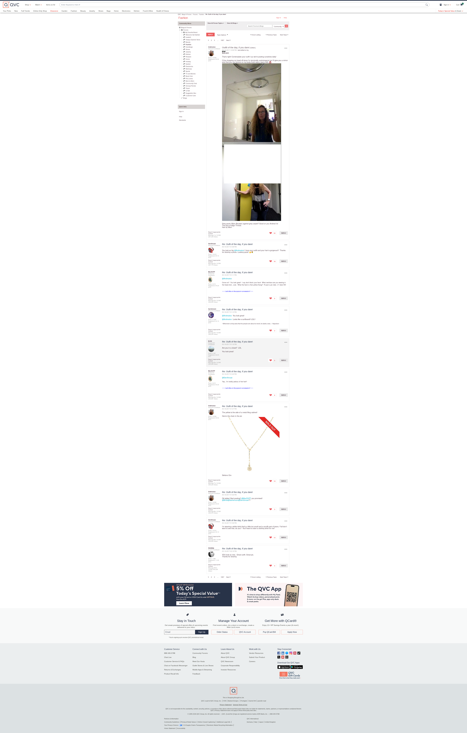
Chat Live (167, 657)
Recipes (188, 57)
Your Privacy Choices (171, 725)
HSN (224, 701)
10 (215, 568)
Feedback (196, 674)
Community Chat (191, 83)
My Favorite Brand (191, 32)
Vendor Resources (256, 653)
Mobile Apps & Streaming (202, 670)
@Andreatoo (239, 250)
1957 (222, 40)
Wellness (189, 69)
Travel (188, 88)
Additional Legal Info (223, 722)
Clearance (54, 11)
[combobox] (242, 5)
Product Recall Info (171, 674)
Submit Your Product (257, 657)
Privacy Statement (226, 705)
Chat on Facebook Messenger (176, 666)
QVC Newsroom (227, 661)
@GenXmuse (227, 377)
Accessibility (181, 728)
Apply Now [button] (292, 632)
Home (116, 11)
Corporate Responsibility (230, 666)
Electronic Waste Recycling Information (220, 725)
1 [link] (208, 40)
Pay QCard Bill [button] (269, 632)
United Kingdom (270, 722)
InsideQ (188, 37)
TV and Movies (191, 74)
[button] (441, 4)
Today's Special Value (193, 40)
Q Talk (188, 91)
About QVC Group (228, 657)
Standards (182, 120)
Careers (252, 661)
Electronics (126, 11)
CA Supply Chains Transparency (194, 725)
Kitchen (136, 11)
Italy (256, 722)
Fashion (74, 11)
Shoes (100, 11)
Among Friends (191, 86)
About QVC (225, 653)
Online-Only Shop (40, 11)
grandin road (262, 701)
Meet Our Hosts (199, 661)
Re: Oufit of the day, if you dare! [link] (216, 14)
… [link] (218, 40)
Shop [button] (27, 5)
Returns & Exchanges (172, 670)
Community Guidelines (171, 722)
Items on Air (50, 5)
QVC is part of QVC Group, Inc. (211, 701)
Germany (250, 722)
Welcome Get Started (193, 35)
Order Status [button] (222, 632)
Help (285, 18)
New (16, 11)
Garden (64, 11)
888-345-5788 (169, 653)
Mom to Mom (190, 81)
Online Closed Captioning (206, 722)
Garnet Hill (252, 701)
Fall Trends (25, 11)
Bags (109, 11)
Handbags (189, 47)
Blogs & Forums (186, 14)
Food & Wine (148, 11)
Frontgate (244, 701)
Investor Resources (228, 670)
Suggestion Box (191, 93)
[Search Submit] (427, 5)
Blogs (185, 98)
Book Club (189, 76)
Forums (195, 14)
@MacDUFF (246, 498)
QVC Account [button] (245, 632)
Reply (283, 233)
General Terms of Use (240, 705)
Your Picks (7, 11)
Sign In (278, 18)
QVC (179, 14)
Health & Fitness (162, 11)
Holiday (188, 61)
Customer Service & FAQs (174, 661)
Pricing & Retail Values (188, 722)
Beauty (83, 11)
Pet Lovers (189, 78)
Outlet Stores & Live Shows (203, 666)
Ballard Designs (233, 701)
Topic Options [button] (221, 35)
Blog (194, 657)
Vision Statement (169, 728)
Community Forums (200, 653)
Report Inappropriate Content (214, 232)
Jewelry (92, 11)
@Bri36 (225, 500)
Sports (188, 71)
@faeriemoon (233, 500)
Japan (261, 722)
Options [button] (286, 48)
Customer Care (191, 95)
